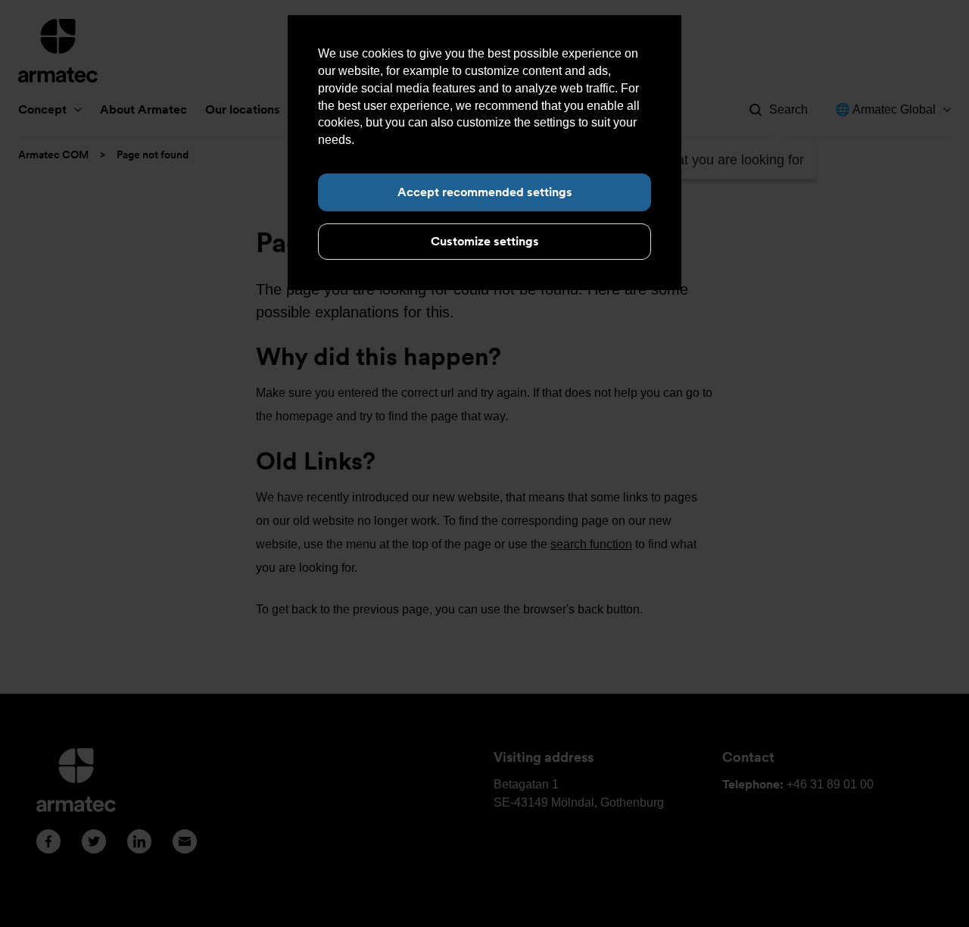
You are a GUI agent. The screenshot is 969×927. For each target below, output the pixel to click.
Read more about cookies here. (441, 139)
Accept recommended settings (484, 192)
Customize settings (485, 241)
